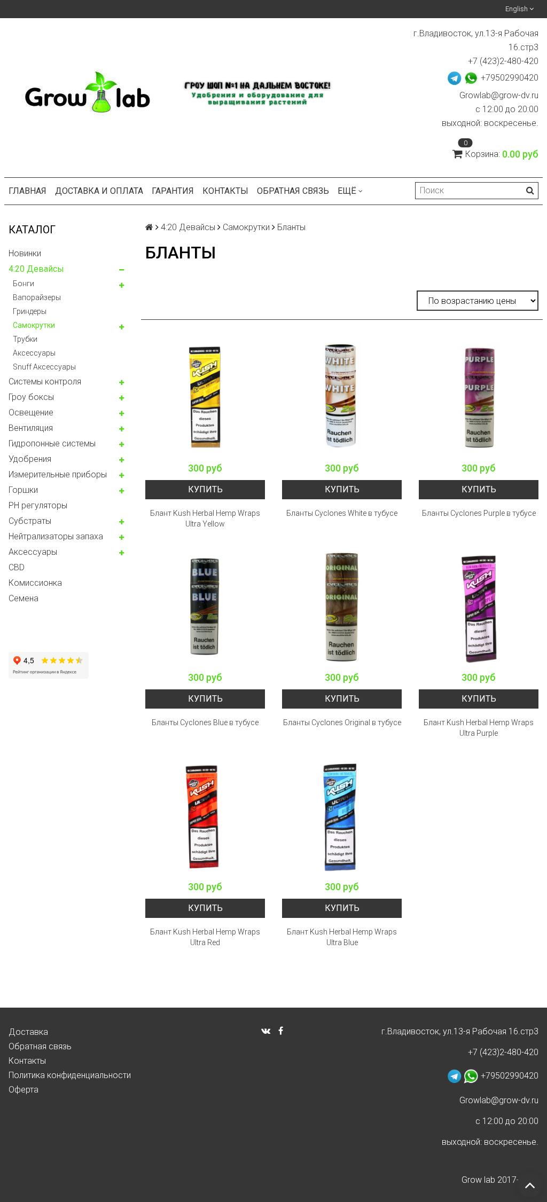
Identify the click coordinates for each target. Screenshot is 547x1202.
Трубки (25, 339)
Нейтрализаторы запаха (56, 536)
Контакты (225, 191)
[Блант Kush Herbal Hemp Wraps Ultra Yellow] (205, 397)
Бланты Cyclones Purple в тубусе (479, 513)
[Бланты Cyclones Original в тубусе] (342, 606)
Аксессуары (34, 353)
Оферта (23, 1090)
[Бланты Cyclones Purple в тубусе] (478, 397)
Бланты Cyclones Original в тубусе (342, 722)
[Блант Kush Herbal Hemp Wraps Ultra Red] (205, 815)
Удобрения (30, 459)
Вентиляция (31, 428)
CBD (17, 567)
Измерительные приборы (58, 474)
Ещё (347, 191)
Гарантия (173, 191)
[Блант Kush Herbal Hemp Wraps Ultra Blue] (342, 815)
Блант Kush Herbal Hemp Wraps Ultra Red (205, 937)
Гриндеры (29, 311)
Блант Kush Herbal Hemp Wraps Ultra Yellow (205, 518)
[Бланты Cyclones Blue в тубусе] (205, 606)
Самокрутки (34, 325)
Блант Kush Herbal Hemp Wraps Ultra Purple (479, 727)
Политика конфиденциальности (70, 1075)
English (517, 9)
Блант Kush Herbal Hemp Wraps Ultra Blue (342, 937)
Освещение (31, 412)
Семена (23, 598)
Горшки (23, 490)
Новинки (25, 253)
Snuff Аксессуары (44, 367)
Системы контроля (45, 381)
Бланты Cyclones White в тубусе (341, 513)
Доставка (28, 1032)
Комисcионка (35, 583)
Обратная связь (293, 191)
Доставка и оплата (99, 191)
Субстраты (30, 521)
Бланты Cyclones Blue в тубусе (205, 722)
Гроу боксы (31, 397)
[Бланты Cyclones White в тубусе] (342, 397)
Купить (205, 489)
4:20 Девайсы (36, 269)
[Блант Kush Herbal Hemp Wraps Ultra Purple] (478, 606)
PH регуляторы (38, 505)
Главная (27, 191)
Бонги (23, 283)
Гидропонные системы (52, 443)
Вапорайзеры (37, 297)
